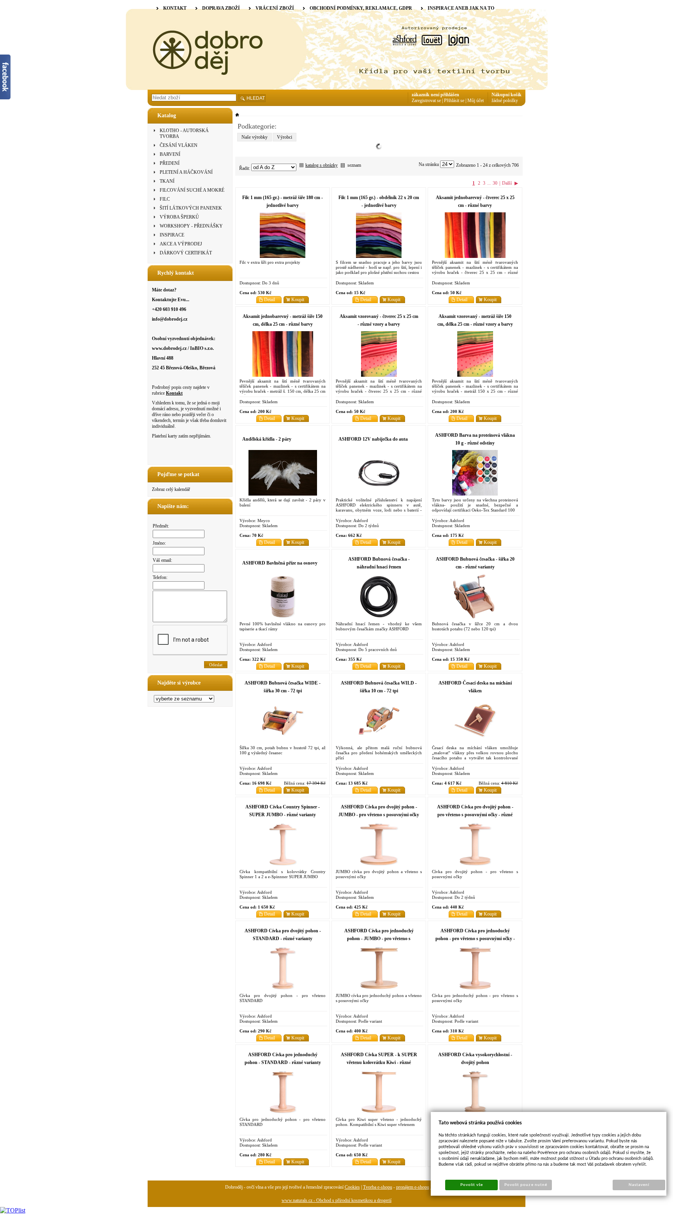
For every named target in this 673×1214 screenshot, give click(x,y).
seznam (354, 165)
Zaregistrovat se (426, 100)
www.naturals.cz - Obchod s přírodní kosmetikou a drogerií (336, 1200)
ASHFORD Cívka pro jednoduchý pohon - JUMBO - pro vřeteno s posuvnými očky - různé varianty (379, 938)
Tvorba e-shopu (377, 1187)
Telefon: (160, 577)
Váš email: (162, 560)
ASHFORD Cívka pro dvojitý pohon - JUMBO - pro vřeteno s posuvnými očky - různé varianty (378, 814)
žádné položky (505, 100)
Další (507, 183)
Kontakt (174, 393)
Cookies (352, 1187)
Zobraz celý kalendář (171, 489)
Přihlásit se (454, 100)
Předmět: (161, 526)
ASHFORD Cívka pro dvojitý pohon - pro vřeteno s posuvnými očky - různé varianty (475, 814)
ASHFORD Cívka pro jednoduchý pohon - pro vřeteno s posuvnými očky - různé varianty (475, 938)
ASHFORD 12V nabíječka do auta (373, 439)
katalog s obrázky (321, 165)
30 (495, 183)
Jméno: (159, 543)
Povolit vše (471, 1185)
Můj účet (475, 100)
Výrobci (284, 137)
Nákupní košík (506, 94)
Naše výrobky (254, 137)
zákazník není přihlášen (435, 94)
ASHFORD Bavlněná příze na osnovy (279, 563)
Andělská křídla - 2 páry (266, 439)
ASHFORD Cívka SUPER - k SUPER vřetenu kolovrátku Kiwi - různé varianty (379, 1062)
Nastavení (639, 1185)
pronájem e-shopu (412, 1187)
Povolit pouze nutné (525, 1185)
